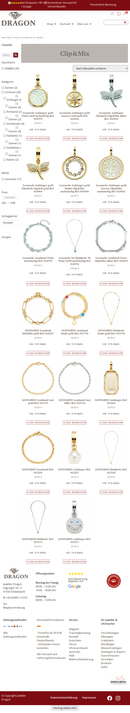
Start (4, 37)
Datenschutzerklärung (63, 697)
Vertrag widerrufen (65, 708)
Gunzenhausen (110, 655)
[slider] (3, 197)
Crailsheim (107, 640)
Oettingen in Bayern (113, 652)
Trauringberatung (79, 633)
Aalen (104, 667)
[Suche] (125, 22)
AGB (71, 655)
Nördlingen (108, 644)
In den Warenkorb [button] (38, 138)
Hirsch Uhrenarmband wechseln (78, 648)
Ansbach (106, 663)
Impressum (89, 697)
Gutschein (75, 640)
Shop (9, 37)
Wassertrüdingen (111, 648)
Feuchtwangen (110, 633)
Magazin (74, 629)
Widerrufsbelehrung (81, 659)
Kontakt (73, 636)
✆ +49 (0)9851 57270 (15, 597)
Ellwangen (107, 636)
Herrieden (107, 659)
